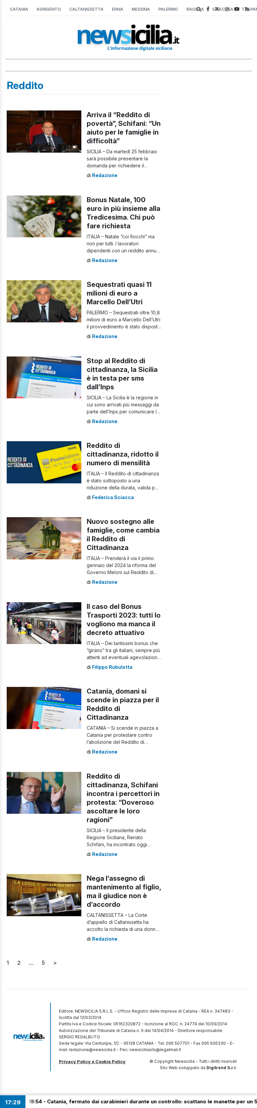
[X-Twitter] (217, 9)
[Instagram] (227, 9)
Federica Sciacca (113, 497)
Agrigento (48, 9)
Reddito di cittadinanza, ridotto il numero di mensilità (123, 454)
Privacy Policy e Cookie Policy (92, 1061)
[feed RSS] (247, 9)
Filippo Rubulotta (112, 667)
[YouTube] (237, 9)
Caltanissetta (86, 9)
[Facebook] (207, 9)
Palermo (168, 9)
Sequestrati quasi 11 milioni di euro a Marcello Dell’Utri (119, 293)
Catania (19, 9)
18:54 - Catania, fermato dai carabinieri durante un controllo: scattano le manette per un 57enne (129, 1101)
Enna (117, 9)
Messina (141, 9)
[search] (198, 9)
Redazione (104, 175)
